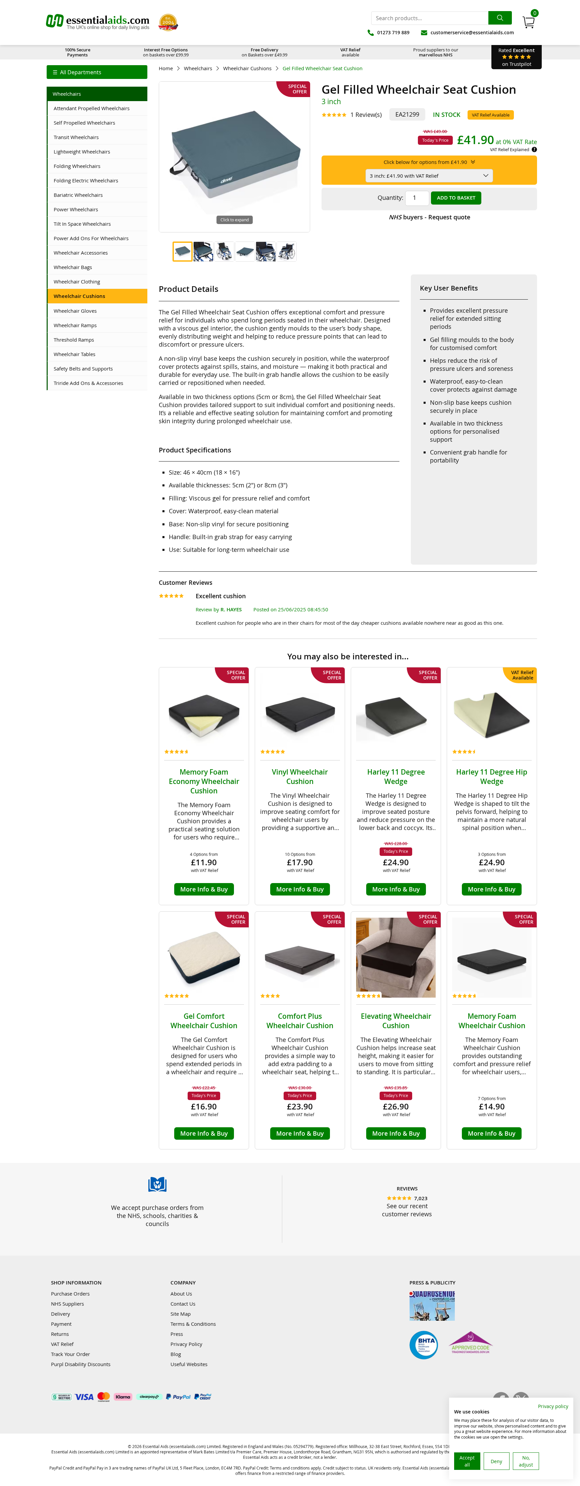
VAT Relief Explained (509, 149)
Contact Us (183, 1303)
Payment (61, 1323)
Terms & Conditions (193, 1323)
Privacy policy (553, 1406)
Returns (60, 1333)
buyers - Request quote (429, 217)
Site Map (181, 1313)
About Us (181, 1293)
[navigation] (97, 72)
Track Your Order (70, 1354)
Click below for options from (425, 162)
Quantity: (390, 197)
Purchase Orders (70, 1293)
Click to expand (235, 219)
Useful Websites (189, 1364)
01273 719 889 (393, 32)
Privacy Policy (186, 1344)
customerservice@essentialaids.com (472, 32)
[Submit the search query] (500, 18)
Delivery (60, 1313)
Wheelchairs (198, 68)
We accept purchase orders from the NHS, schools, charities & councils (157, 1216)
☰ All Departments (77, 72)
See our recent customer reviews (407, 1210)
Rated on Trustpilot (516, 57)
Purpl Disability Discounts (80, 1364)
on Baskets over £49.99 (264, 52)
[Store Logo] (98, 22)
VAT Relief (62, 1344)
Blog (176, 1354)
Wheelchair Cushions (247, 68)
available (350, 52)
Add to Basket (456, 197)
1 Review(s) (366, 115)
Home (166, 68)
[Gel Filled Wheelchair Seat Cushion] (183, 252)
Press (177, 1333)
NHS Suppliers (67, 1303)
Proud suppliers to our (435, 52)
